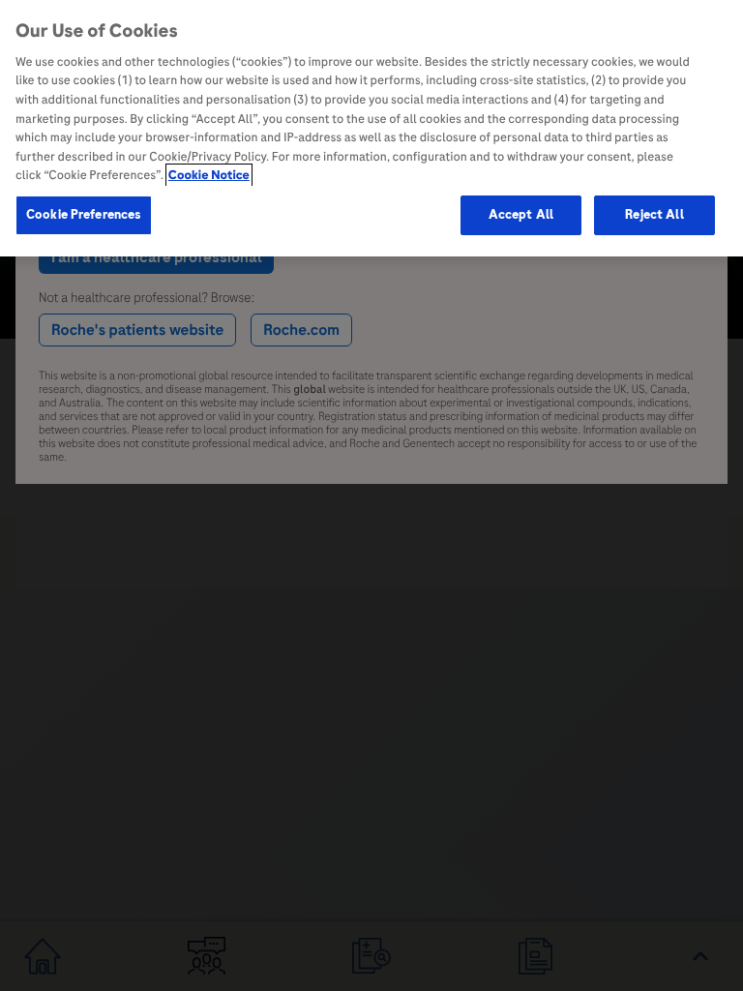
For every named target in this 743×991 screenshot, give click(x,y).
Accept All (521, 215)
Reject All (654, 215)
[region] (371, 128)
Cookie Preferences (83, 215)
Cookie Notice (209, 175)
